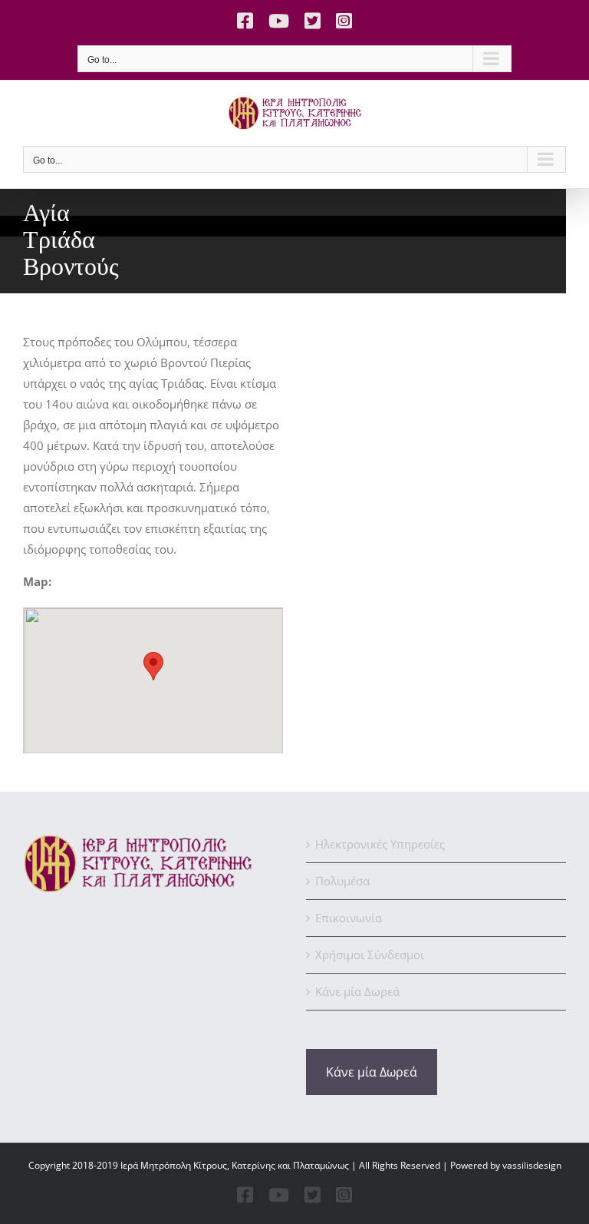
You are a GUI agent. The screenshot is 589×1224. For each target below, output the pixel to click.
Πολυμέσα (342, 880)
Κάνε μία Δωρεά (357, 991)
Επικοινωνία (348, 917)
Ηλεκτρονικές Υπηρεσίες (380, 844)
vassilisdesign (531, 1165)
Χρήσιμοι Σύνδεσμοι (369, 954)
